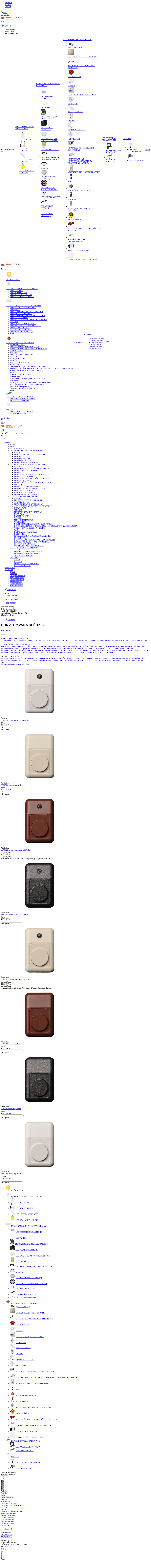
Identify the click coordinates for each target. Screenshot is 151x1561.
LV (2, 15)
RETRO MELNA (31, 658)
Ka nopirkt (13, 574)
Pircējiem (4, 1509)
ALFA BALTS (18, 660)
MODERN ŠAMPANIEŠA (133, 660)
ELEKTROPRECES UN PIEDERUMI (28, 500)
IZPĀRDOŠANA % (8, 640)
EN (5, 15)
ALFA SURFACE (47, 660)
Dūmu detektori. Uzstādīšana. (11, 1505)
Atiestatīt (10, 1497)
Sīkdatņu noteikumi (7, 1521)
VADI (49, 650)
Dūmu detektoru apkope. (9, 1503)
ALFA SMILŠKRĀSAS (32, 660)
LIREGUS (5, 1507)
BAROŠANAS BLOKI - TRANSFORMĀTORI (45, 652)
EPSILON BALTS (44, 658)
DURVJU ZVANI (88, 646)
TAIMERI (11, 648)
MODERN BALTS (102, 660)
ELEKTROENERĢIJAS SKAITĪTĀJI (116, 646)
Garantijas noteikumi (8, 1517)
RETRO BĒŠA (6, 658)
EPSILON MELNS (111, 658)
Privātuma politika (7, 1519)
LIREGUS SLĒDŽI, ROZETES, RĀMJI (30, 646)
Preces (12, 446)
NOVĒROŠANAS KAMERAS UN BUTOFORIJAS (65, 648)
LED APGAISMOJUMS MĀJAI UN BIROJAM (31, 468)
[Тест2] (2, 24)
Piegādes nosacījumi (8, 1515)
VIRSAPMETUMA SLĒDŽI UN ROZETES (100, 648)
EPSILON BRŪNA (77, 658)
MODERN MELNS (116, 660)
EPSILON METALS (125, 658)
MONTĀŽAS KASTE (73, 660)
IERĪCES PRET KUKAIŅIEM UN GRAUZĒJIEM (104, 650)
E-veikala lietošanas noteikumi (11, 1511)
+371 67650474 (6, 26)
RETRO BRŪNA (18, 658)
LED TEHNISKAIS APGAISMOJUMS (28, 552)
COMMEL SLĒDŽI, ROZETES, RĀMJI (99, 652)
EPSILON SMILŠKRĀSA (60, 658)
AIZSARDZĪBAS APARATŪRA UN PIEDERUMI (63, 646)
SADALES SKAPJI (8, 646)
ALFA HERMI (59, 660)
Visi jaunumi (5, 1501)
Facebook (11, 620)
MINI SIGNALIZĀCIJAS (24, 648)
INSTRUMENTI (80, 650)
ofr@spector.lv (8, 615)
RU (8, 15)
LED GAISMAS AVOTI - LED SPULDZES (30, 454)
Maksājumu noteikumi (8, 1513)
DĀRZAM (18, 562)
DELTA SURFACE (88, 660)
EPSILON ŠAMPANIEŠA (94, 658)
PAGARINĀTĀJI (129, 650)
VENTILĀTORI (40, 648)
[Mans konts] (2, 421)
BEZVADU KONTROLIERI (74, 652)
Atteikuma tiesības (7, 1523)
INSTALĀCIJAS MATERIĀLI (62, 650)
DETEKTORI (135, 646)
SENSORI (98, 646)
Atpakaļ (12, 444)
